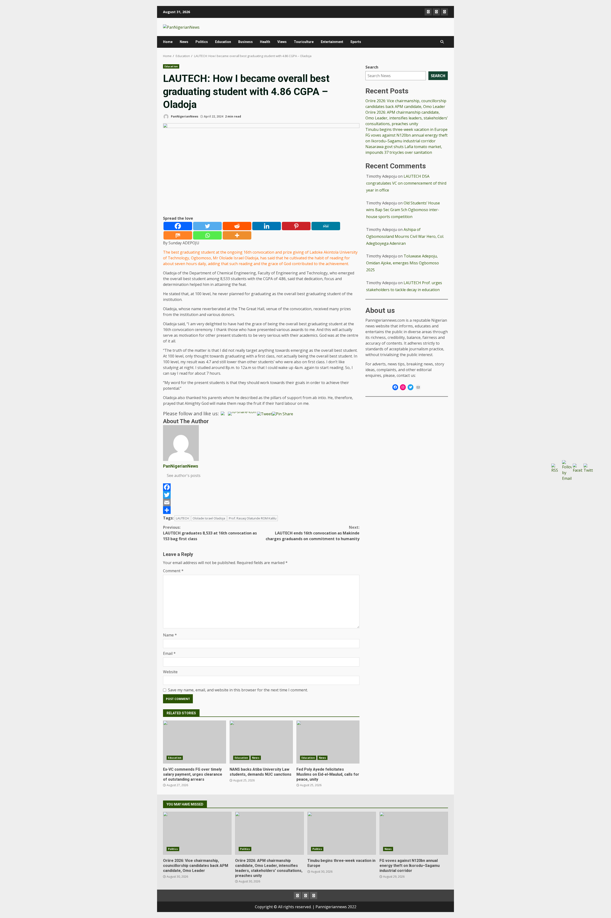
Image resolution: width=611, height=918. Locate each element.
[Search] (442, 41)
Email (169, 653)
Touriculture (304, 42)
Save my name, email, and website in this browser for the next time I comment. (238, 690)
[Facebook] (177, 226)
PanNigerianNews (184, 116)
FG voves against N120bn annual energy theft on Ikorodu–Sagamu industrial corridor (413, 833)
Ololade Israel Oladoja (209, 518)
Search (371, 67)
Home (168, 42)
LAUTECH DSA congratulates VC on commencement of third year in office (406, 183)
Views (282, 42)
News (184, 42)
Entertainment (332, 42)
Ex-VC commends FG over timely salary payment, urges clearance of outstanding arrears (194, 742)
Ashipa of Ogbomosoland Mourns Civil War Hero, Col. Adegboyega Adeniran (405, 236)
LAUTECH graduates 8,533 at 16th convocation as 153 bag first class (210, 533)
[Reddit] (237, 226)
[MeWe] (325, 226)
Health (265, 42)
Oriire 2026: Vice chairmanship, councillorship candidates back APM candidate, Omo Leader (197, 833)
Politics (201, 42)
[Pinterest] (296, 226)
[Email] (261, 502)
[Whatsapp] (207, 235)
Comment (173, 570)
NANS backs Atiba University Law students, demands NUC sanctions (261, 742)
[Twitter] (207, 226)
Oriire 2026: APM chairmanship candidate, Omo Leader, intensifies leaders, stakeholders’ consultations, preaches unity (406, 118)
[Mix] (177, 235)
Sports (355, 42)
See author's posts (183, 475)
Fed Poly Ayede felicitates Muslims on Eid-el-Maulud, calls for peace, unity (327, 742)
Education (223, 42)
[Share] (261, 510)
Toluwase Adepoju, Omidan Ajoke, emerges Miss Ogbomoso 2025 (402, 262)
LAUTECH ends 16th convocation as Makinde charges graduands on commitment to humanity (312, 533)
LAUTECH (182, 518)
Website (170, 671)
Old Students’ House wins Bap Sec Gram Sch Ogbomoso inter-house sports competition (403, 209)
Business (245, 42)
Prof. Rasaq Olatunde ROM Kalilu (252, 518)
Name (170, 635)
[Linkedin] (266, 226)
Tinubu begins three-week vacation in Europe (406, 129)
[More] (237, 235)
